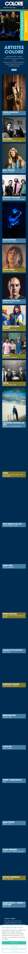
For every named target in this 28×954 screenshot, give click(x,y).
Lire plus (14, 69)
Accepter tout (14, 942)
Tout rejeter (14, 950)
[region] (14, 939)
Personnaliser (14, 946)
